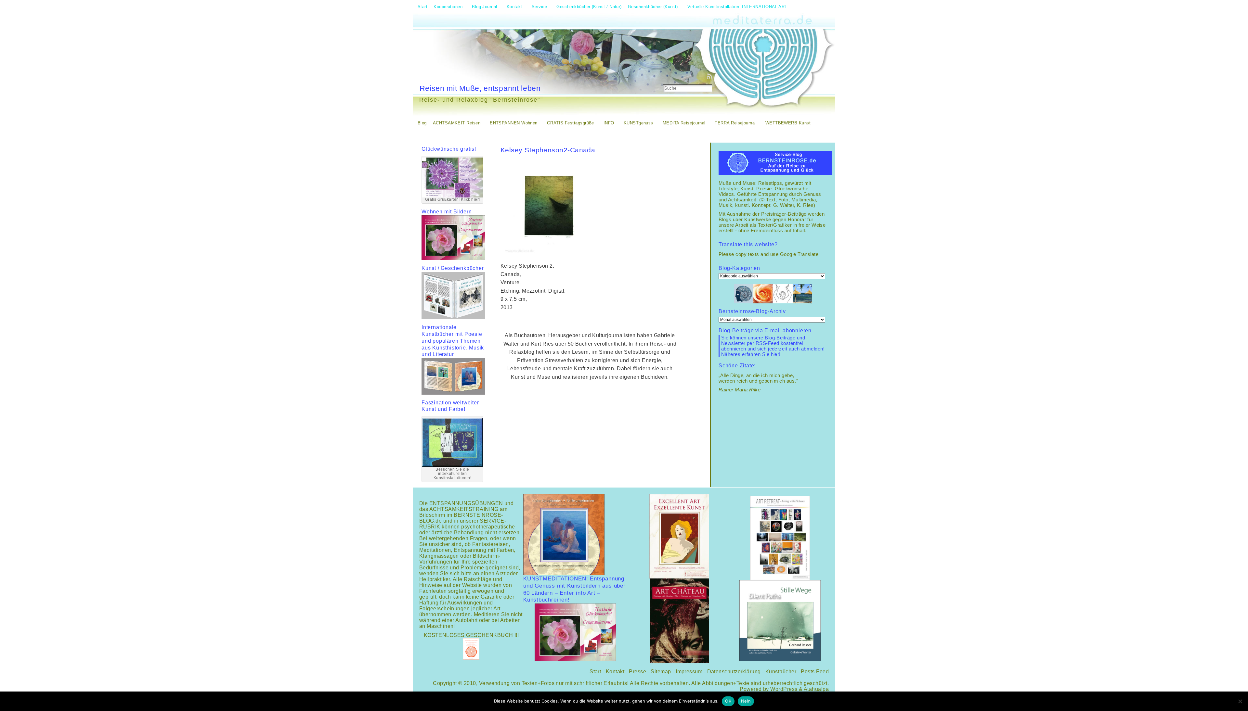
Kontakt (615, 671)
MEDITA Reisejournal (684, 123)
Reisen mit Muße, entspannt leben (480, 88)
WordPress (783, 689)
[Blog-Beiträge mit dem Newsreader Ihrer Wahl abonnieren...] (710, 76)
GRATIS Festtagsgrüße (570, 123)
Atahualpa (816, 689)
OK (728, 701)
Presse (637, 671)
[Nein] (1240, 701)
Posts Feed (815, 671)
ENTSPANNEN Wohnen (514, 123)
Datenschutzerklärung (734, 671)
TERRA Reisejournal (735, 123)
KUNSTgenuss (638, 123)
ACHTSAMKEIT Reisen (456, 123)
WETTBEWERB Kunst (788, 123)
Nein (746, 701)
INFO (609, 123)
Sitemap (661, 671)
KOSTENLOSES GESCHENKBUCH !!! (471, 635)
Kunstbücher (780, 671)
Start (595, 671)
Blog (422, 123)
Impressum (689, 671)
